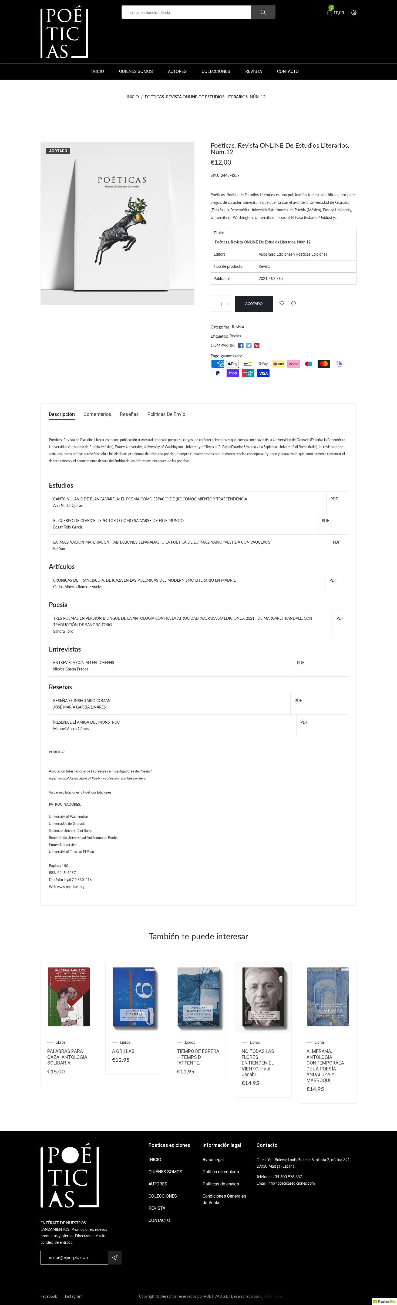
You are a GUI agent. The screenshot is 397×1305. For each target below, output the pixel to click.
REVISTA (253, 71)
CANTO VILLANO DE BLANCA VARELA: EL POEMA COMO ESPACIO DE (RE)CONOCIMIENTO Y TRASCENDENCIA (150, 499)
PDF (334, 499)
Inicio (133, 96)
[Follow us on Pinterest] (257, 345)
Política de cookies (221, 1171)
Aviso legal (213, 1159)
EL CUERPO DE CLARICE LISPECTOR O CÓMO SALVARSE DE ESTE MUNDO (118, 520)
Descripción (62, 414)
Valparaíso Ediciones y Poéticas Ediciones (293, 254)
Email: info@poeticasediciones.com (286, 1183)
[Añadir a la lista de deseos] (282, 303)
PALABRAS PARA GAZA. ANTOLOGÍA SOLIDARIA (67, 1057)
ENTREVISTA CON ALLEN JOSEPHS (83, 662)
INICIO (97, 71)
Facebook (49, 1296)
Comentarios (97, 414)
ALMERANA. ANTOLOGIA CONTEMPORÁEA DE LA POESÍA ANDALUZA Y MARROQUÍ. (325, 1065)
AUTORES (177, 71)
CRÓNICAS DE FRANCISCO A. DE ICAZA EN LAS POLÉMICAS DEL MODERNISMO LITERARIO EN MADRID (145, 580)
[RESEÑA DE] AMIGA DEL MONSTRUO (86, 722)
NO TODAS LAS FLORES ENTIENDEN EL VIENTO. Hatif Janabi (258, 1062)
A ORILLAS (123, 1051)
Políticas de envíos (221, 1184)
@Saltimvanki (272, 1296)
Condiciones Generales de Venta (224, 1199)
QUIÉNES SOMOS (136, 71)
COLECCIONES (216, 71)
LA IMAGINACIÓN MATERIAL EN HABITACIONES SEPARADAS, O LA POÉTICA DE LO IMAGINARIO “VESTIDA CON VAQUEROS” (162, 542)
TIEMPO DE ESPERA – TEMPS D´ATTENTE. (198, 1057)
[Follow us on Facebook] (241, 345)
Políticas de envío (166, 414)
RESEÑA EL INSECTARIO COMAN (82, 700)
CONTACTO (288, 71)
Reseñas (129, 414)
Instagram (74, 1296)
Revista (265, 266)
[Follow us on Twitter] (249, 345)
